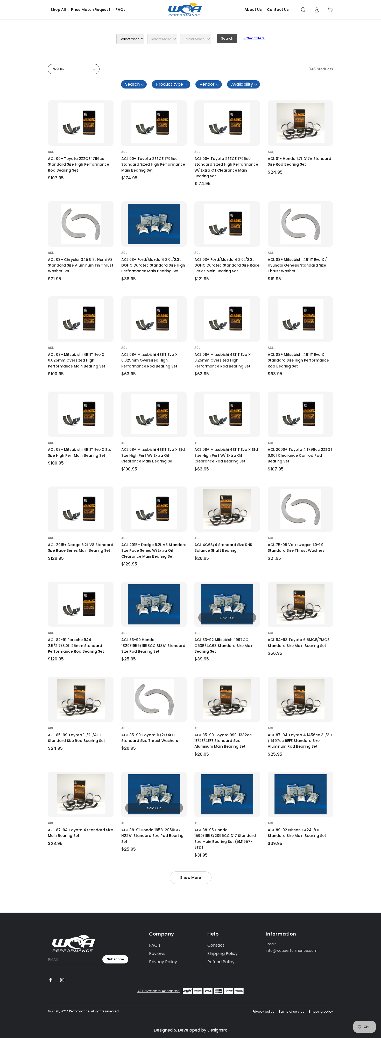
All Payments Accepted (158, 990)
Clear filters (254, 38)
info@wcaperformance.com (292, 950)
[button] (303, 10)
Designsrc (217, 1030)
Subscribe (115, 959)
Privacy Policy (163, 962)
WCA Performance (75, 1011)
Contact (215, 945)
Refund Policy (221, 962)
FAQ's (154, 945)
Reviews (157, 953)
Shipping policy (320, 1012)
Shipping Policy (222, 953)
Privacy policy (263, 1012)
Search (227, 38)
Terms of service (291, 1012)
